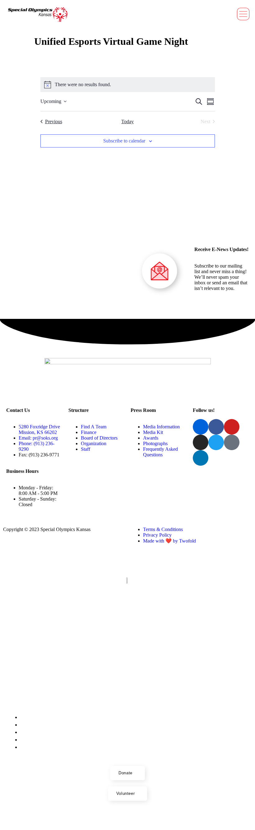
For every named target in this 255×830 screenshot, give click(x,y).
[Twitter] (216, 442)
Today (127, 121)
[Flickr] (102, 817)
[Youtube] (122, 817)
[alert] (127, 84)
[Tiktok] (231, 442)
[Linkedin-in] (200, 458)
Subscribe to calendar (124, 140)
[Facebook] (112, 817)
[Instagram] (200, 442)
